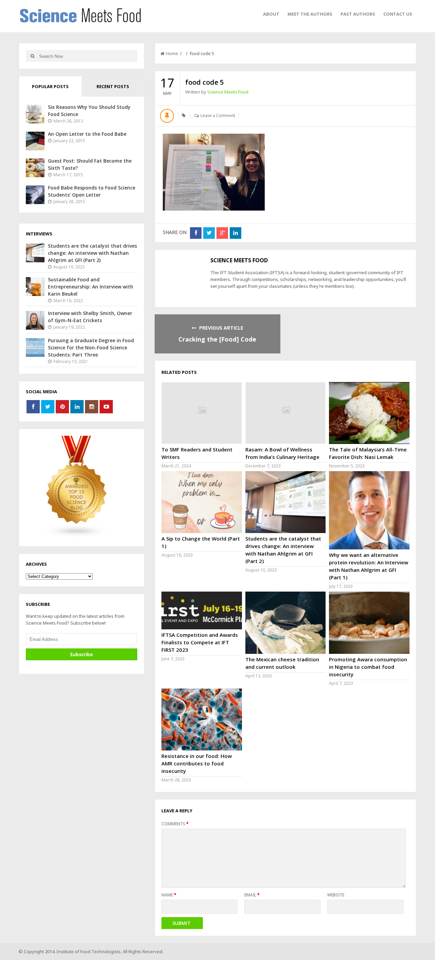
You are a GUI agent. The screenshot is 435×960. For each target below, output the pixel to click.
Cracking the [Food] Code (217, 339)
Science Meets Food (227, 92)
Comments (175, 824)
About (271, 14)
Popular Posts (50, 86)
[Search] (32, 56)
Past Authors (358, 14)
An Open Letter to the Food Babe (87, 134)
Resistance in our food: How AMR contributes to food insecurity (196, 763)
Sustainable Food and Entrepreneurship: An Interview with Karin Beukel (90, 286)
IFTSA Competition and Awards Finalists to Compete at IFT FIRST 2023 (199, 642)
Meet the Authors (310, 14)
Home (172, 53)
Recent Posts (113, 86)
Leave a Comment (218, 115)
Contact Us (397, 14)
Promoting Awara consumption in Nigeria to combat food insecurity (368, 667)
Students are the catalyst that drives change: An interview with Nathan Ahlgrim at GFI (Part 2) (92, 253)
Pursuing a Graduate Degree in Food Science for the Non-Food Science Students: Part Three (91, 347)
